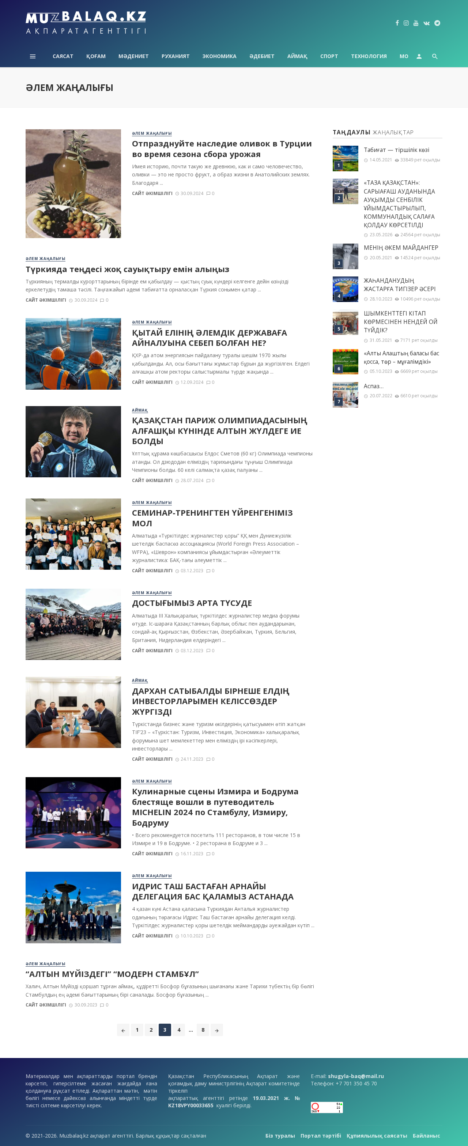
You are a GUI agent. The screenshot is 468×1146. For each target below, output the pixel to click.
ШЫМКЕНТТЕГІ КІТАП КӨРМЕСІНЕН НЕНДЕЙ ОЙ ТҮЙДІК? (401, 322)
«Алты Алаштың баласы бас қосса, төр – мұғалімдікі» (401, 357)
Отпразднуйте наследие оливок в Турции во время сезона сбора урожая (222, 148)
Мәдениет (133, 56)
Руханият (176, 56)
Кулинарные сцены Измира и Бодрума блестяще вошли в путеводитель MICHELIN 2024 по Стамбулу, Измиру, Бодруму (215, 807)
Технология (369, 56)
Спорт (329, 56)
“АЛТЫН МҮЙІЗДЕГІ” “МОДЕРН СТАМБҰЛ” (112, 974)
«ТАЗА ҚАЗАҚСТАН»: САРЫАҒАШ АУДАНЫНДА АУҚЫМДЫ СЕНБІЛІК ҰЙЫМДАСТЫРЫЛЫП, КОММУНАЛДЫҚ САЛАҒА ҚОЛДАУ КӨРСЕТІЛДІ (399, 204)
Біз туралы (280, 1135)
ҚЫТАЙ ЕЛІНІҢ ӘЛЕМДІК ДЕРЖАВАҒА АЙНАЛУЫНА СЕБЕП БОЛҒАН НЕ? (209, 338)
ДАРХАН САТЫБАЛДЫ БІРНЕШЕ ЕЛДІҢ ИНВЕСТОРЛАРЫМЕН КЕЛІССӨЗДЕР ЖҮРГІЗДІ (210, 701)
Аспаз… (374, 386)
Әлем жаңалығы (152, 133)
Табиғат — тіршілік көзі (396, 150)
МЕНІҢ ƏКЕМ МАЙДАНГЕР (401, 248)
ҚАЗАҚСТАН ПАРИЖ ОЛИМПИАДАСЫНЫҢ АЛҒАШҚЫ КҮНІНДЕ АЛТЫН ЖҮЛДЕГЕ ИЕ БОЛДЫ (219, 430)
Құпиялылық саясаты (377, 1135)
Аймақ (297, 56)
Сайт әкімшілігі (152, 193)
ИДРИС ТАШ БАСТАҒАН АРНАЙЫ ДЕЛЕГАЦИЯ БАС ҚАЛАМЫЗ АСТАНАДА (213, 891)
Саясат (63, 56)
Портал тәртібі (321, 1135)
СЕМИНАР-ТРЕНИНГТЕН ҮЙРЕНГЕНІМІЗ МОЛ (212, 518)
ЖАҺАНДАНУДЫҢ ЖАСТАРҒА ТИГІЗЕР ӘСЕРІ (400, 285)
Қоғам (96, 56)
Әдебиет (262, 56)
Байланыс (426, 1135)
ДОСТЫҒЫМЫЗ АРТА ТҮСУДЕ (192, 603)
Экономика (220, 56)
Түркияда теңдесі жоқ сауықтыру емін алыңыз (127, 269)
